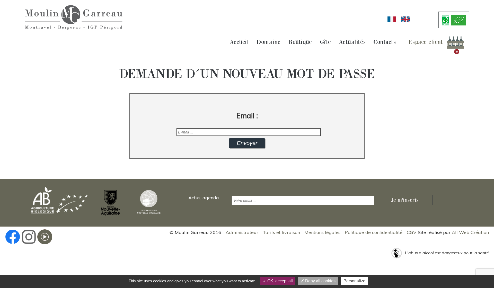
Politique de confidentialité (373, 232)
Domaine (268, 42)
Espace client (425, 42)
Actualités (352, 42)
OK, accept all (279, 281)
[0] (455, 42)
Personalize (354, 281)
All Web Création (470, 232)
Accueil (239, 42)
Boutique (300, 42)
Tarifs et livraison (281, 232)
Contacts (384, 42)
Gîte (325, 42)
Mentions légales (322, 232)
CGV (412, 232)
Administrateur (242, 232)
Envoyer (247, 143)
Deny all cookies (320, 281)
